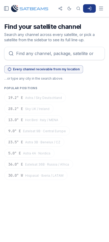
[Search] (78, 8)
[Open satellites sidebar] (6, 8)
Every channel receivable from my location (46, 69)
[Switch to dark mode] (69, 8)
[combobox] (54, 53)
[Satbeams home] (29, 8)
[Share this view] (60, 8)
